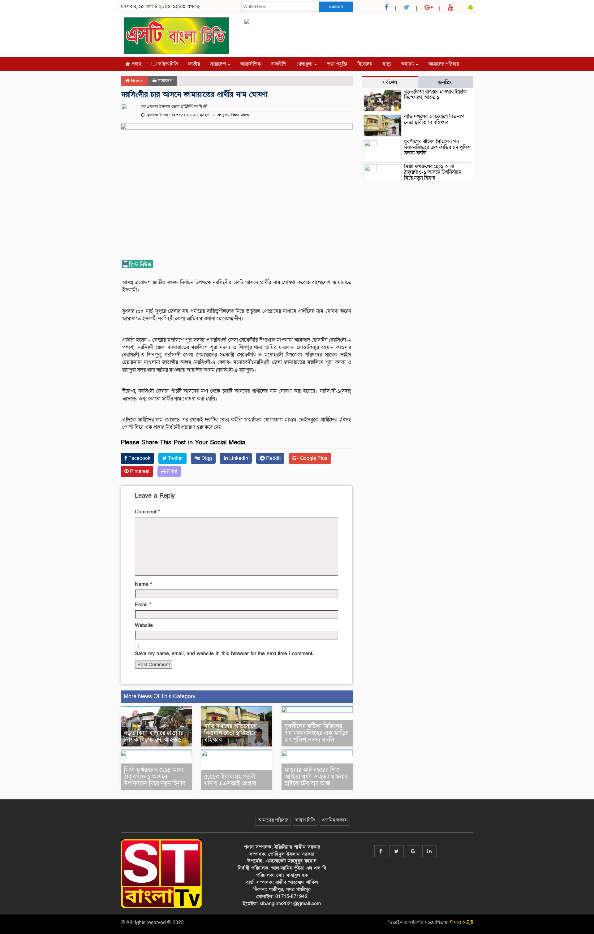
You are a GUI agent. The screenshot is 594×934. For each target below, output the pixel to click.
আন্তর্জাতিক (250, 64)
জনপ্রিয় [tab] (445, 82)
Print (171, 471)
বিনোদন (364, 64)
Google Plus (313, 458)
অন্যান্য (408, 64)
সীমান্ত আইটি (461, 922)
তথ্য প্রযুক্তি (337, 64)
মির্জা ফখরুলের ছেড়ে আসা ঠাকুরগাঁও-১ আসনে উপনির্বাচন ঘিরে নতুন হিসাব (155, 777)
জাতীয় (194, 64)
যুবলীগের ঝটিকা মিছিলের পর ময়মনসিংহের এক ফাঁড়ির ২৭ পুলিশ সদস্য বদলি (317, 733)
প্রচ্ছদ (135, 64)
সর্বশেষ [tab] (389, 82)
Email (143, 604)
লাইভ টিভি (167, 64)
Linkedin (238, 458)
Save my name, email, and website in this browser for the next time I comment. (224, 653)
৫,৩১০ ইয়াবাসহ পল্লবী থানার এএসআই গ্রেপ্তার (230, 780)
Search (336, 6)
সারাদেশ (218, 64)
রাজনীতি (278, 64)
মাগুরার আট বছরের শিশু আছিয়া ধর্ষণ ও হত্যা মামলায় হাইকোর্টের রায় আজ (316, 777)
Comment (147, 511)
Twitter (175, 458)
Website (144, 625)
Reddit (273, 458)
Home (136, 81)
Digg (206, 458)
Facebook (138, 458)
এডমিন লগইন (334, 820)
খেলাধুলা (305, 64)
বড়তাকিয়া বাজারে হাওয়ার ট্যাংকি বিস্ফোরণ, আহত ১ (153, 736)
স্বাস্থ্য (386, 64)
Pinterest (139, 471)
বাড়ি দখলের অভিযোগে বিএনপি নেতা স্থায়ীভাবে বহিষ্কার (230, 733)
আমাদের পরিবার (443, 64)
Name (143, 584)
